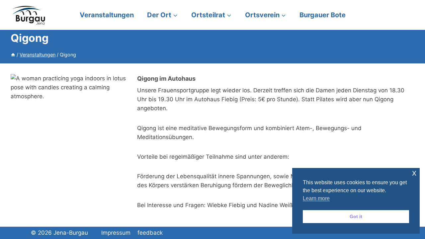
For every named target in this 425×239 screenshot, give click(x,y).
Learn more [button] (316, 198)
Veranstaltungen (107, 15)
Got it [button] (356, 216)
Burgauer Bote (322, 15)
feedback (150, 232)
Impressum (115, 232)
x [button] (414, 173)
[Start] (13, 54)
